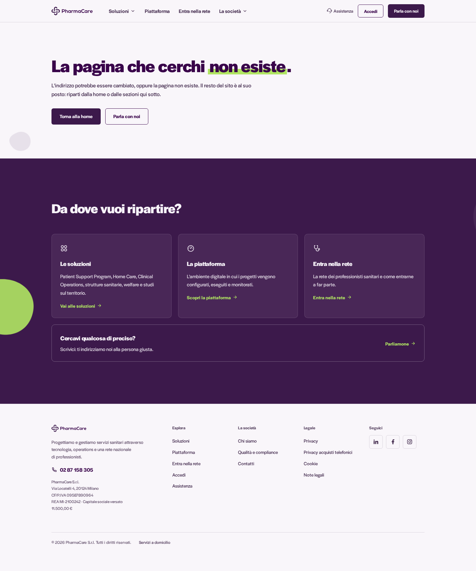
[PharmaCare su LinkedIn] (376, 442)
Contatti (246, 463)
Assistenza (343, 11)
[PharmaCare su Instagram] (409, 442)
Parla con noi (406, 11)
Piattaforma (157, 10)
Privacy (311, 440)
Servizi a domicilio (154, 542)
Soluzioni (119, 10)
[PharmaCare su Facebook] (393, 442)
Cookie (311, 463)
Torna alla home (76, 116)
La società (230, 10)
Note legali (314, 474)
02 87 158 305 (76, 469)
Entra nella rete (194, 10)
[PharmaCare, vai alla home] (72, 11)
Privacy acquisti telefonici (328, 452)
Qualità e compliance (258, 452)
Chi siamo (247, 440)
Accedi (370, 11)
